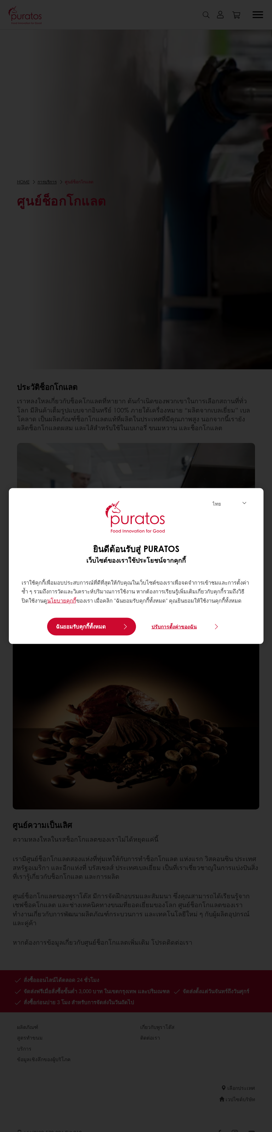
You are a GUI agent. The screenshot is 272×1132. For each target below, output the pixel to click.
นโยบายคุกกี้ (61, 600)
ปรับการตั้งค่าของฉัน (174, 626)
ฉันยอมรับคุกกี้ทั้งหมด (81, 626)
